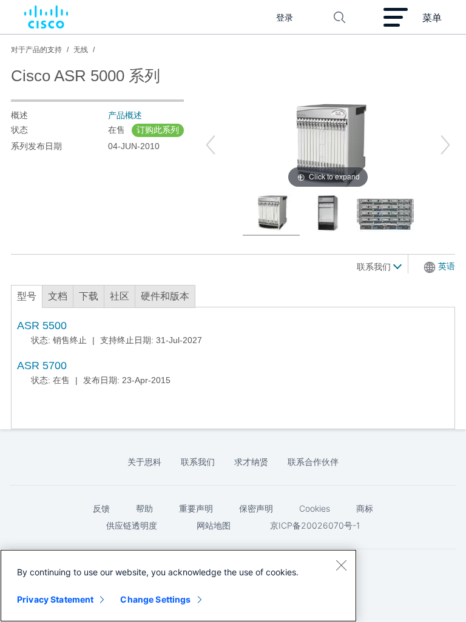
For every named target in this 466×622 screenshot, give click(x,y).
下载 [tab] (88, 296)
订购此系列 (158, 130)
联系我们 (375, 267)
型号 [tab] (26, 296)
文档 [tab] (57, 296)
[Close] (341, 565)
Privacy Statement (55, 599)
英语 (446, 266)
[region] (178, 585)
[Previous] (210, 145)
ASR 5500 (42, 325)
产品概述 (125, 115)
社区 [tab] (119, 296)
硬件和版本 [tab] (165, 296)
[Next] (445, 145)
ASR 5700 (42, 365)
